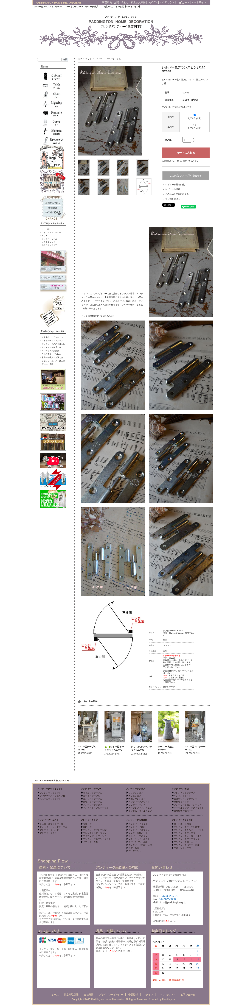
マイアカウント (168, 2)
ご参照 (53, 916)
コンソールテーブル (92, 799)
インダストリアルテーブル (96, 808)
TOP (80, 59)
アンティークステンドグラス (97, 839)
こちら (55, 884)
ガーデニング (134, 851)
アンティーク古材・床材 (140, 845)
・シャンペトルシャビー (50, 232)
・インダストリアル (48, 239)
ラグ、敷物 (133, 848)
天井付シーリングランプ (185, 799)
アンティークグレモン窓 (94, 830)
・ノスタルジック (47, 242)
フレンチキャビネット (50, 793)
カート (185, 2)
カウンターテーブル (92, 802)
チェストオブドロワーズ (51, 824)
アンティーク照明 (180, 788)
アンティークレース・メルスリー (190, 836)
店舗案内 (107, 2)
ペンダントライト (182, 796)
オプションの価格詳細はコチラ (177, 106)
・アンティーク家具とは (50, 347)
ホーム (55, 994)
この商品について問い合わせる (186, 175)
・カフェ (43, 236)
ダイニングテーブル (92, 793)
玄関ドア (87, 824)
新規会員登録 (138, 2)
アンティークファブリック (186, 839)
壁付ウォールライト (183, 802)
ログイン (152, 2)
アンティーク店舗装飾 (136, 820)
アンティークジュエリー (185, 833)
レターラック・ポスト (139, 839)
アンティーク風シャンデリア (188, 805)
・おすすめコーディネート (51, 337)
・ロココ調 (44, 229)
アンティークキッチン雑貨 (186, 827)
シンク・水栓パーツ (138, 833)
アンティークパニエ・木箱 (186, 845)
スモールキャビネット (50, 799)
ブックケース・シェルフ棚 (52, 796)
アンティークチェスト (48, 820)
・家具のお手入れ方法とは (51, 357)
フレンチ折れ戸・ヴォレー (96, 833)
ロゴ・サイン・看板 (138, 842)
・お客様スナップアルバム (51, 340)
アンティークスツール (139, 802)
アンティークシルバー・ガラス (189, 830)
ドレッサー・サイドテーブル (53, 827)
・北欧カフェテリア (48, 245)
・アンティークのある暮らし (52, 344)
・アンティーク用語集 (49, 351)
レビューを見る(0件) (175, 184)
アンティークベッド (49, 830)
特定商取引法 (71, 994)
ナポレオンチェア (136, 799)
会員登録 (133, 994)
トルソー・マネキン (138, 836)
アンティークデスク (92, 805)
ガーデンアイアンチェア (140, 808)
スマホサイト (198, 2)
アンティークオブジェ (139, 830)
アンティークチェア (135, 788)
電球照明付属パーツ (183, 811)
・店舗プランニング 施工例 (52, 361)
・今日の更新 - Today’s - (51, 354)
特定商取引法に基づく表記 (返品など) (180, 161)
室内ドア (87, 827)
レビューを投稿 (172, 189)
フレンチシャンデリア (184, 793)
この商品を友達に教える (177, 194)
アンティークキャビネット (50, 788)
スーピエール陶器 (182, 824)
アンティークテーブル (91, 788)
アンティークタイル (138, 824)
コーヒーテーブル (91, 796)
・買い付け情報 (46, 364)
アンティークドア (93, 59)
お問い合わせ (121, 2)
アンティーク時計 (136, 827)
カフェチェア (134, 796)
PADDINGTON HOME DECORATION (58, 2)
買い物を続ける (172, 199)
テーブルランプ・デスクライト (189, 808)
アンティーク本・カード (185, 842)
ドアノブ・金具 (113, 59)
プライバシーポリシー (111, 994)
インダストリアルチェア (140, 811)
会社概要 (88, 994)
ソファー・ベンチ (136, 805)
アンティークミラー (49, 833)
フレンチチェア (135, 793)
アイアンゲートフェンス (94, 836)
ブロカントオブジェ (183, 848)
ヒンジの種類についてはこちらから (98, 316)
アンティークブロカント (183, 820)
